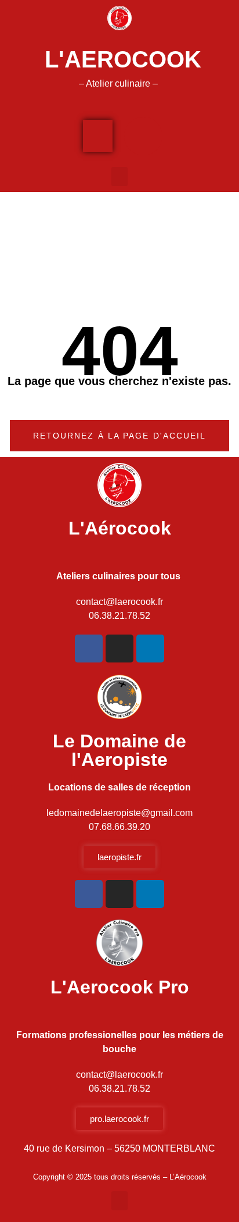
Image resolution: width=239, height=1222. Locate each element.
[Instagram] (119, 648)
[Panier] (98, 136)
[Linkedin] (150, 648)
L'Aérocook (119, 528)
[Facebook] (89, 648)
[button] (119, 176)
